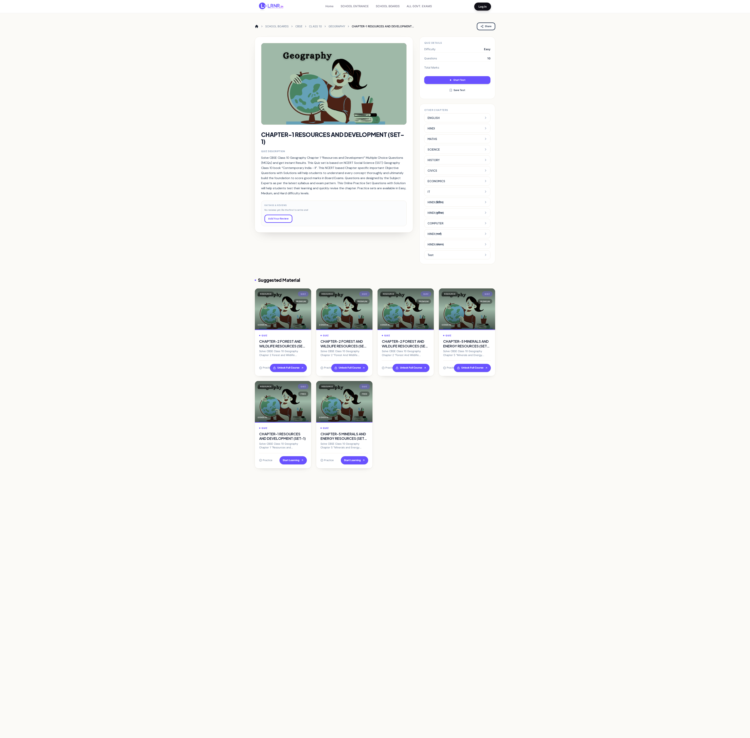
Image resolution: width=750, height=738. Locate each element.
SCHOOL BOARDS (388, 6)
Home (329, 6)
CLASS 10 (315, 26)
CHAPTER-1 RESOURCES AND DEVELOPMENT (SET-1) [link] (382, 26)
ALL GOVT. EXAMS (419, 6)
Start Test (459, 80)
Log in (483, 6)
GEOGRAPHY (337, 26)
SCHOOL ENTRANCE (355, 6)
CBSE (298, 26)
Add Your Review (278, 218)
